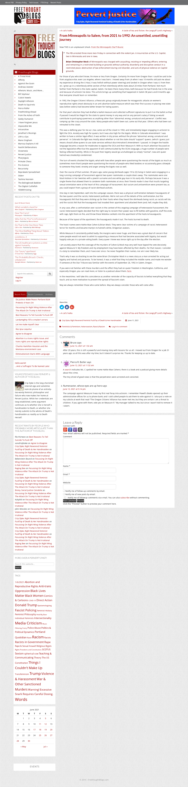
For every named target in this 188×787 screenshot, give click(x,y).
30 (29, 741)
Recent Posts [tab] (20, 294)
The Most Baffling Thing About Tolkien (32, 231)
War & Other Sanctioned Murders (30, 684)
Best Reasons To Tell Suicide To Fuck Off (34, 315)
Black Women (34, 596)
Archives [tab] (49, 294)
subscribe (125, 497)
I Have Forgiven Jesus (28, 122)
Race (29, 637)
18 (40, 729)
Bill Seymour (24, 94)
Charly (31, 233)
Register (19, 277)
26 (45, 735)
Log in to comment (119, 326)
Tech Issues (33, 2)
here (129, 271)
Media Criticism (28, 623)
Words (21, 699)
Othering (18, 628)
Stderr (21, 175)
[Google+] (65, 429)
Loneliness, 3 (21, 237)
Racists (47, 637)
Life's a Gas (23, 136)
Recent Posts (56, 2)
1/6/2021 (19, 582)
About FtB (9, 2)
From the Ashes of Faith (29, 115)
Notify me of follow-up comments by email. (85, 491)
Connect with (69, 426)
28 (18, 741)
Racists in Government (29, 642)
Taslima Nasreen (25, 179)
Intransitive (23, 129)
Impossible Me (25, 126)
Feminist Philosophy (25, 614)
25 (40, 735)
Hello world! (20, 363)
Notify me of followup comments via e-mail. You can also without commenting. (108, 497)
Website (66, 482)
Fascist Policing (25, 610)
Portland (40, 632)
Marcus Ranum (33, 221)
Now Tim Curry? (22, 213)
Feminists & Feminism (71, 326)
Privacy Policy (21, 2)
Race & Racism (99, 326)
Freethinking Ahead (27, 111)
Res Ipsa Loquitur (24, 329)
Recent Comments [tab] (35, 294)
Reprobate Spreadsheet (29, 172)
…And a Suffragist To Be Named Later (32, 366)
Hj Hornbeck (43, 239)
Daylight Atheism (26, 101)
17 (34, 729)
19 (45, 729)
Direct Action (44, 600)
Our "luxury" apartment (25, 251)
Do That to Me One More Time (29, 225)
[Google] (70, 429)
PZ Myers (35, 215)
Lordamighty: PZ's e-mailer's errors (32, 319)
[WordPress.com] (80, 429)
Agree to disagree (24, 333)
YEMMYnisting (24, 189)
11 (40, 724)
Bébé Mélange (36, 227)
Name (66, 466)
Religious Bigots (43, 646)
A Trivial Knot (24, 76)
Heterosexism (86, 326)
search (68, 369)
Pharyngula (23, 158)
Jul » (45, 746)
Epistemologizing (45, 605)
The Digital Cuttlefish (27, 186)
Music (44, 624)
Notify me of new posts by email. (80, 494)
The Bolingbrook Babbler (29, 182)
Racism (38, 636)
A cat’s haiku (67, 30)
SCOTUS (46, 649)
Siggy (34, 254)
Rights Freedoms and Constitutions (28, 650)
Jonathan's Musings (27, 133)
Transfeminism (22, 674)
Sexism (19, 653)
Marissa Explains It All (28, 143)
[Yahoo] (75, 429)
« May (23, 746)
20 (51, 729)
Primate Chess (24, 161)
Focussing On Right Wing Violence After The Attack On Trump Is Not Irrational (34, 461)
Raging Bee (20, 468)
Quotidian (21, 637)
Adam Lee (38, 262)
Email (66, 474)
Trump (35, 673)
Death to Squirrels (26, 104)
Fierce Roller (24, 108)
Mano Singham (25, 140)
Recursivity (23, 168)
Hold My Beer (41, 615)
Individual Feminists (24, 618)
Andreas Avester (25, 87)
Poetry (24, 628)
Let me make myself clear (27, 324)
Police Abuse (34, 627)
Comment (67, 436)
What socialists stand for (26, 207)
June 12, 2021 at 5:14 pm (74, 389)
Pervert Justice (24, 154)
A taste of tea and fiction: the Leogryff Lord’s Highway (146, 30)
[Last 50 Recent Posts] (22, 203)
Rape (47, 642)
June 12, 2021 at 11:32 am (82, 365)
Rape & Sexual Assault (25, 646)
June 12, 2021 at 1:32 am (81, 346)
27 (51, 735)
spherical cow (31, 653)
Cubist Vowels (24, 97)
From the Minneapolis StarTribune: (107, 47)
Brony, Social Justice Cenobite (28, 490)
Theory (37, 657)
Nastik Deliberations (27, 147)
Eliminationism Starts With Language (33, 354)
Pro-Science (23, 165)
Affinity (21, 80)
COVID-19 (32, 600)
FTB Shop (44, 2)
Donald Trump (26, 605)
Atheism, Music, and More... (31, 90)
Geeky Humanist (25, 119)
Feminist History (44, 610)
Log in (18, 280)
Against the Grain (26, 83)
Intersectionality (42, 618)
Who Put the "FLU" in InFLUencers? (30, 219)
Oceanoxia (23, 150)
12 (45, 724)
